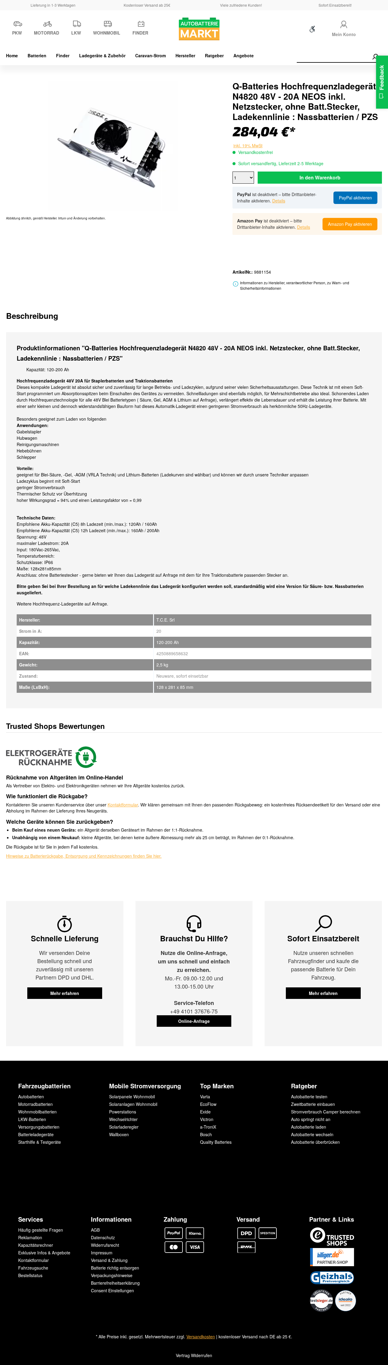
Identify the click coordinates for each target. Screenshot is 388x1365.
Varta (205, 1096)
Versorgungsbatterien (38, 1127)
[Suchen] (375, 57)
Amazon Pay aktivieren (350, 224)
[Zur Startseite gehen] (194, 29)
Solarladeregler (124, 1127)
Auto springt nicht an (310, 1119)
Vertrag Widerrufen (194, 1355)
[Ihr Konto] (343, 23)
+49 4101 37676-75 (194, 1011)
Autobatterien (31, 1096)
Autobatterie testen (309, 1096)
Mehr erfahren (64, 993)
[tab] (32, 315)
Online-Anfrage (194, 1021)
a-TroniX (208, 1127)
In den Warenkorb (319, 177)
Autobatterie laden (308, 1127)
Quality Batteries (216, 1142)
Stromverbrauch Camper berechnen (325, 1112)
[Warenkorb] (372, 30)
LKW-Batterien (32, 1119)
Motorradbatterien (35, 1104)
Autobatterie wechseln (312, 1134)
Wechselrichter (123, 1119)
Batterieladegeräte (36, 1134)
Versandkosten (200, 1336)
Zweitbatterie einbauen (313, 1104)
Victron (206, 1119)
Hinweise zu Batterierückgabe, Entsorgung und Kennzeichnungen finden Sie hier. (84, 856)
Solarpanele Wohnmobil (132, 1096)
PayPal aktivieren (355, 198)
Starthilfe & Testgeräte (39, 1142)
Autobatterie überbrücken (315, 1142)
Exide (205, 1112)
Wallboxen (119, 1134)
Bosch (206, 1134)
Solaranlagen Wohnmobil (133, 1104)
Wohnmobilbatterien (37, 1112)
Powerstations (122, 1112)
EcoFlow (208, 1104)
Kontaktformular (123, 805)
